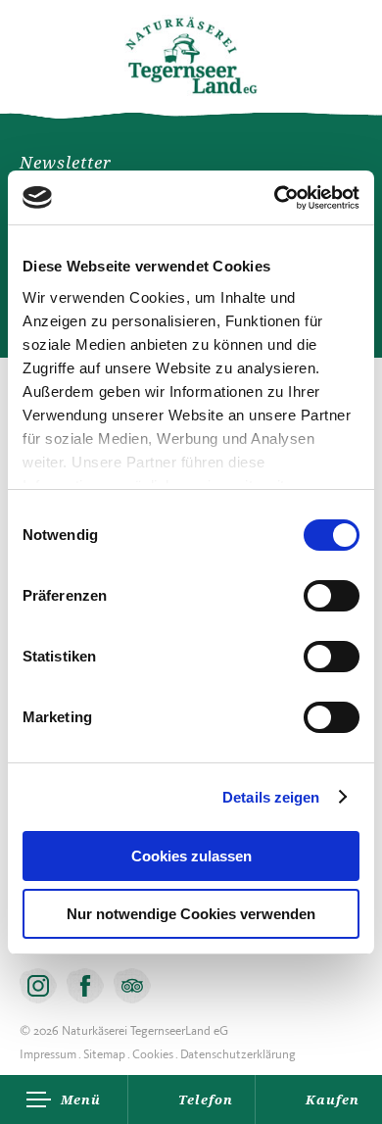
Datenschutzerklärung (238, 1054)
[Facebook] (85, 985)
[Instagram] (38, 985)
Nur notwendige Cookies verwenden (191, 913)
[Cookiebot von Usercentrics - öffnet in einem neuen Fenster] (274, 198)
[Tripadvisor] (132, 985)
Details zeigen (270, 797)
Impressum (48, 1054)
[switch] (331, 595)
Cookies (152, 1054)
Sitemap (104, 1054)
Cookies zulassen (191, 856)
